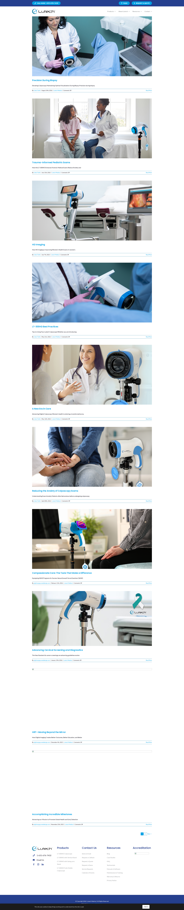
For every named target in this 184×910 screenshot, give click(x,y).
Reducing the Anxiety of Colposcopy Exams (55, 490)
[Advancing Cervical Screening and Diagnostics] (92, 618)
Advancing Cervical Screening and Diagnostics (57, 650)
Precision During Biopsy (44, 80)
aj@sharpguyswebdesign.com (42, 583)
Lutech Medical (58, 90)
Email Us (40, 860)
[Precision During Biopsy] (92, 46)
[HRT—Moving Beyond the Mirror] (92, 698)
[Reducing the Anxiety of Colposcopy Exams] (92, 457)
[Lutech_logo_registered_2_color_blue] (43, 9)
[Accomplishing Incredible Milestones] (92, 780)
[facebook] (34, 864)
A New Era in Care (41, 408)
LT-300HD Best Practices (45, 326)
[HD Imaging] (92, 210)
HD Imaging (38, 244)
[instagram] (38, 864)
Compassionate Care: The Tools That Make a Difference (62, 573)
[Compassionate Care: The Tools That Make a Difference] (92, 539)
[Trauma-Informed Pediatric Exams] (92, 128)
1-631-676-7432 (44, 855)
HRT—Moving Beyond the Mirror (49, 732)
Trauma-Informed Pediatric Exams (51, 162)
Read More (149, 90)
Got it (146, 907)
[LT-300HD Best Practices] (92, 292)
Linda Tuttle (37, 90)
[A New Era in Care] (92, 375)
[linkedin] (42, 864)
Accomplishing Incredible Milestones (52, 814)
